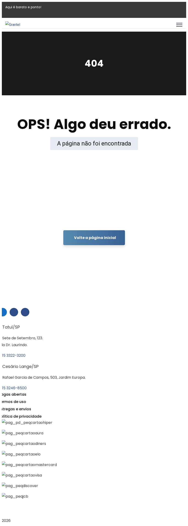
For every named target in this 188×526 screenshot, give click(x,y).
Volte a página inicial (95, 237)
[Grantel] (12, 24)
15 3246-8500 (14, 388)
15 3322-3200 (13, 355)
